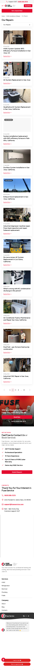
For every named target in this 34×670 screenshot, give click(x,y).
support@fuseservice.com (14, 504)
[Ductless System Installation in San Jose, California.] (17, 156)
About (3, 603)
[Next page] (30, 390)
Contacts (4, 610)
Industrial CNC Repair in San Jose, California (16, 377)
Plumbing (4, 592)
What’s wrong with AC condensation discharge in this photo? (17, 290)
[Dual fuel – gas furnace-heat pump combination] (17, 336)
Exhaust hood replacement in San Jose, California (15, 198)
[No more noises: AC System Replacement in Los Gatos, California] (17, 246)
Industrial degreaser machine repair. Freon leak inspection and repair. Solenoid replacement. (16, 228)
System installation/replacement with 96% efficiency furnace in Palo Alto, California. (16, 138)
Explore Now (6, 56)
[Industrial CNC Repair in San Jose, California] (17, 365)
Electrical (4, 589)
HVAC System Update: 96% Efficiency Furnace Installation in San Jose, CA (17, 51)
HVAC (3, 582)
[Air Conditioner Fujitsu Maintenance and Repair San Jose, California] (17, 306)
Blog (3, 607)
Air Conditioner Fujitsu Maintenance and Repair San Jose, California (16, 319)
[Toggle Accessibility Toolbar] (3, 660)
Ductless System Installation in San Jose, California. (16, 169)
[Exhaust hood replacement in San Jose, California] (17, 185)
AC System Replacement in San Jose (16, 80)
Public (3, 595)
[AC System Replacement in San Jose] (17, 69)
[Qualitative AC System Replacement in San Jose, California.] (17, 96)
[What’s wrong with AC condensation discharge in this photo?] (17, 277)
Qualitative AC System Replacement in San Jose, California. (16, 108)
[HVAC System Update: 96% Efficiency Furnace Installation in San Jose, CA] (17, 37)
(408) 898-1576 (23, 1)
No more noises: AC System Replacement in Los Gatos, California (13, 259)
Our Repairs (8, 32)
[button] (28, 5)
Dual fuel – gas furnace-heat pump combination (16, 348)
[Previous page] (4, 390)
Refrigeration (6, 585)
